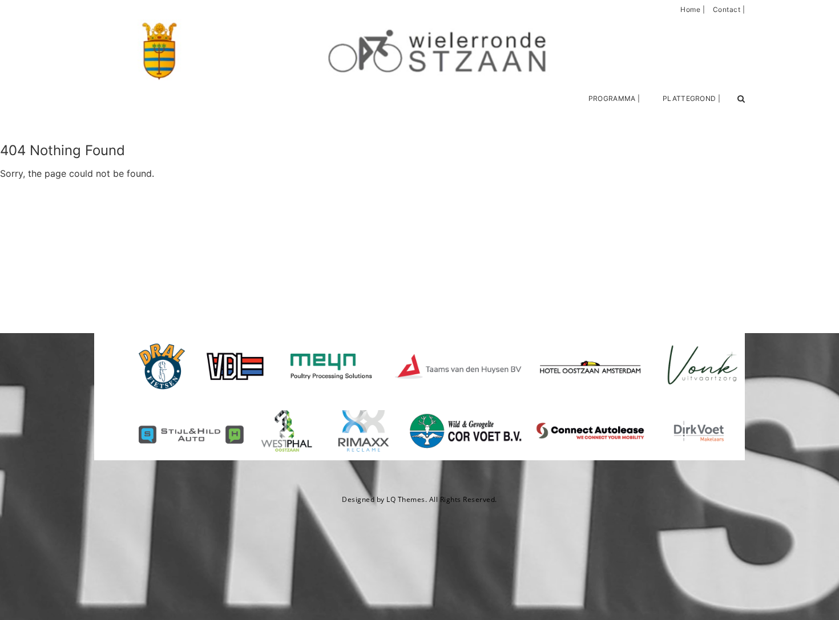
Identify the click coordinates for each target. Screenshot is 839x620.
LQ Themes (405, 499)
